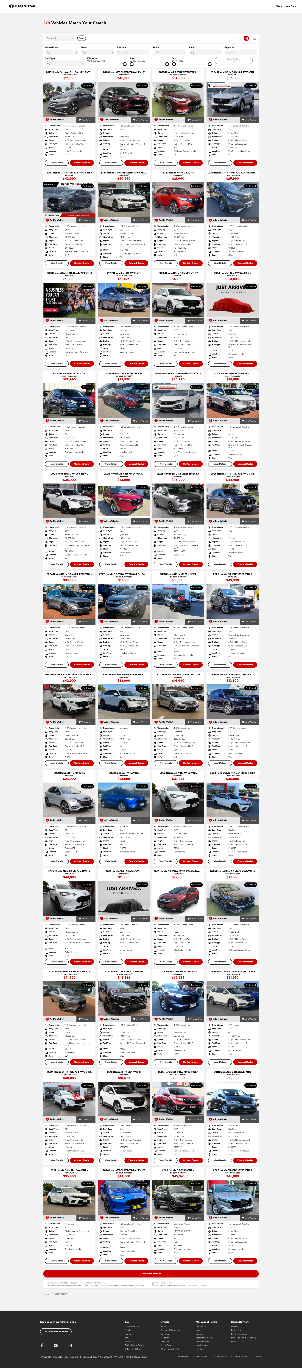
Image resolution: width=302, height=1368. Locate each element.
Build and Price (132, 1326)
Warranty (164, 1337)
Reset (81, 38)
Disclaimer (183, 1356)
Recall (163, 1326)
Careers (199, 1334)
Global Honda (237, 1341)
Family (128, 1334)
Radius (156, 48)
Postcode (121, 48)
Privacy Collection (201, 1356)
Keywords (229, 48)
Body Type (50, 59)
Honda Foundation (204, 1341)
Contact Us (201, 1326)
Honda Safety (202, 1345)
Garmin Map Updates (170, 1349)
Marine (234, 1326)
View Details (57, 163)
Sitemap (258, 1356)
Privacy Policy (220, 1356)
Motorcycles (237, 1330)
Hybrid (128, 1330)
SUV (127, 1337)
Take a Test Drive (133, 1349)
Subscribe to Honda (58, 1332)
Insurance (164, 1341)
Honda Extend (166, 1345)
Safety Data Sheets (204, 1337)
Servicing (164, 1334)
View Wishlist (87, 120)
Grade (84, 48)
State (191, 48)
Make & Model (51, 48)
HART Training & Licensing (243, 1337)
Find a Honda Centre (134, 1345)
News (198, 1330)
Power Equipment (239, 1334)
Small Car (129, 1341)
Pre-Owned (201, 1349)
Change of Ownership (170, 1330)
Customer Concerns (240, 1356)
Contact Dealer (82, 163)
